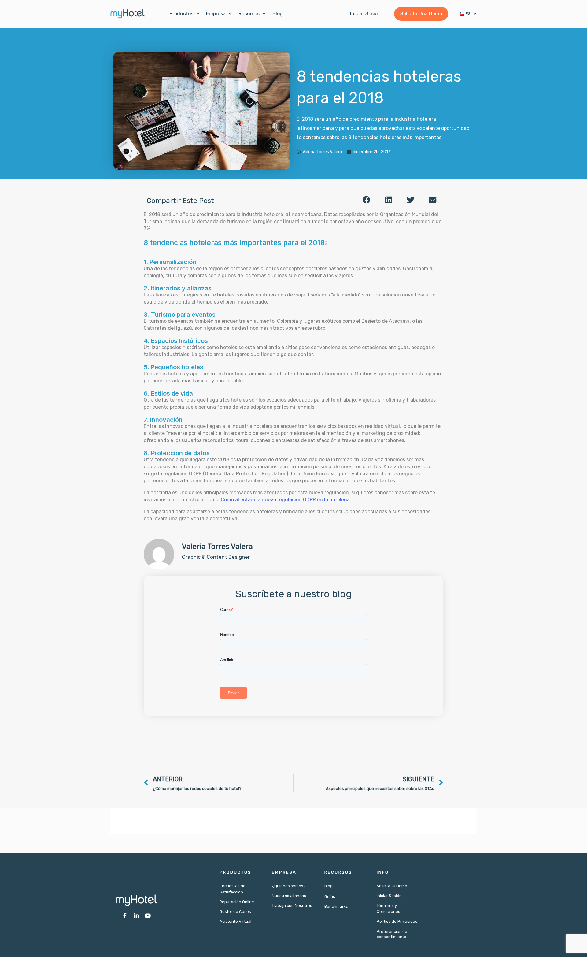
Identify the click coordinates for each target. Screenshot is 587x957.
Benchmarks (336, 906)
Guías (329, 896)
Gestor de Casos (235, 911)
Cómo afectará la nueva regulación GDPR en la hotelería (285, 499)
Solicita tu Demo (392, 886)
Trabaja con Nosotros (292, 905)
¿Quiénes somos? (289, 886)
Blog (277, 14)
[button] (367, 200)
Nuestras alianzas (289, 895)
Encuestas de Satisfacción (233, 889)
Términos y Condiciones (388, 908)
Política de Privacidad (397, 921)
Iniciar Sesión (389, 895)
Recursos (249, 14)
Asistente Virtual (235, 921)
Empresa (216, 14)
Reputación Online (237, 902)
